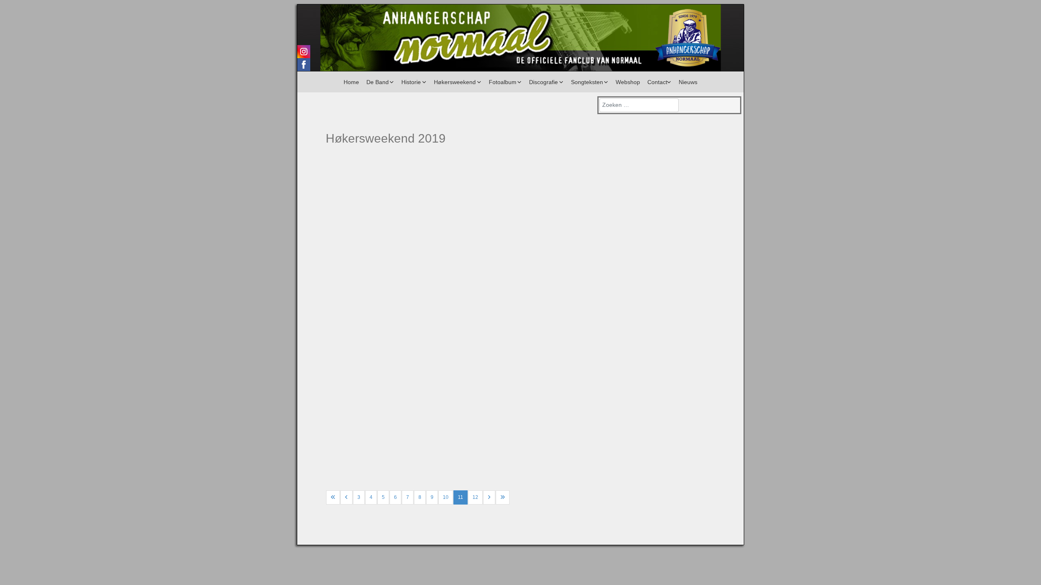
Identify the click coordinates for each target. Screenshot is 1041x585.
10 (446, 497)
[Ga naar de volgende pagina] (489, 497)
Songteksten (587, 82)
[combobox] (639, 105)
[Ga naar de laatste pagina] (503, 497)
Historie (411, 82)
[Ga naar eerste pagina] (333, 497)
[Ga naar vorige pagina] (346, 497)
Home (351, 82)
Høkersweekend (455, 82)
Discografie (543, 82)
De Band (377, 82)
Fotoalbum (502, 82)
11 (460, 497)
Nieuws (688, 82)
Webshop (628, 82)
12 (475, 497)
